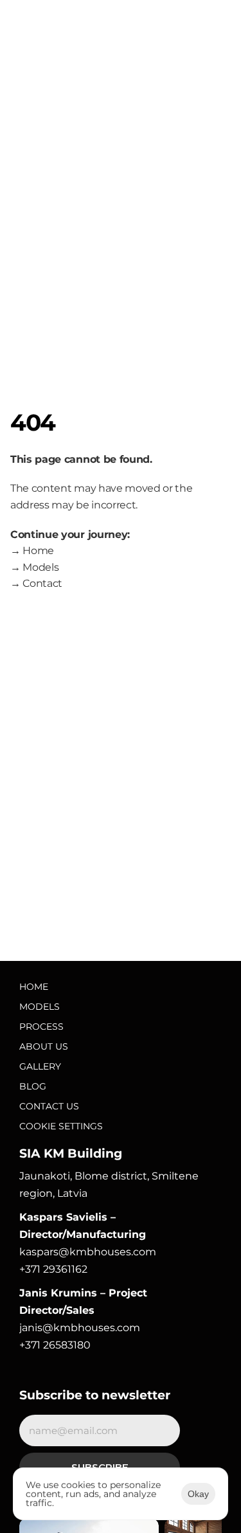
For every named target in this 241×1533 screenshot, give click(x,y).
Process (41, 1026)
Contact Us (49, 1106)
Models (39, 1006)
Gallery (40, 1066)
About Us (43, 1046)
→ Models (34, 567)
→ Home (32, 550)
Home (33, 986)
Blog (32, 1086)
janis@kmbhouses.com (79, 1328)
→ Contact (36, 583)
